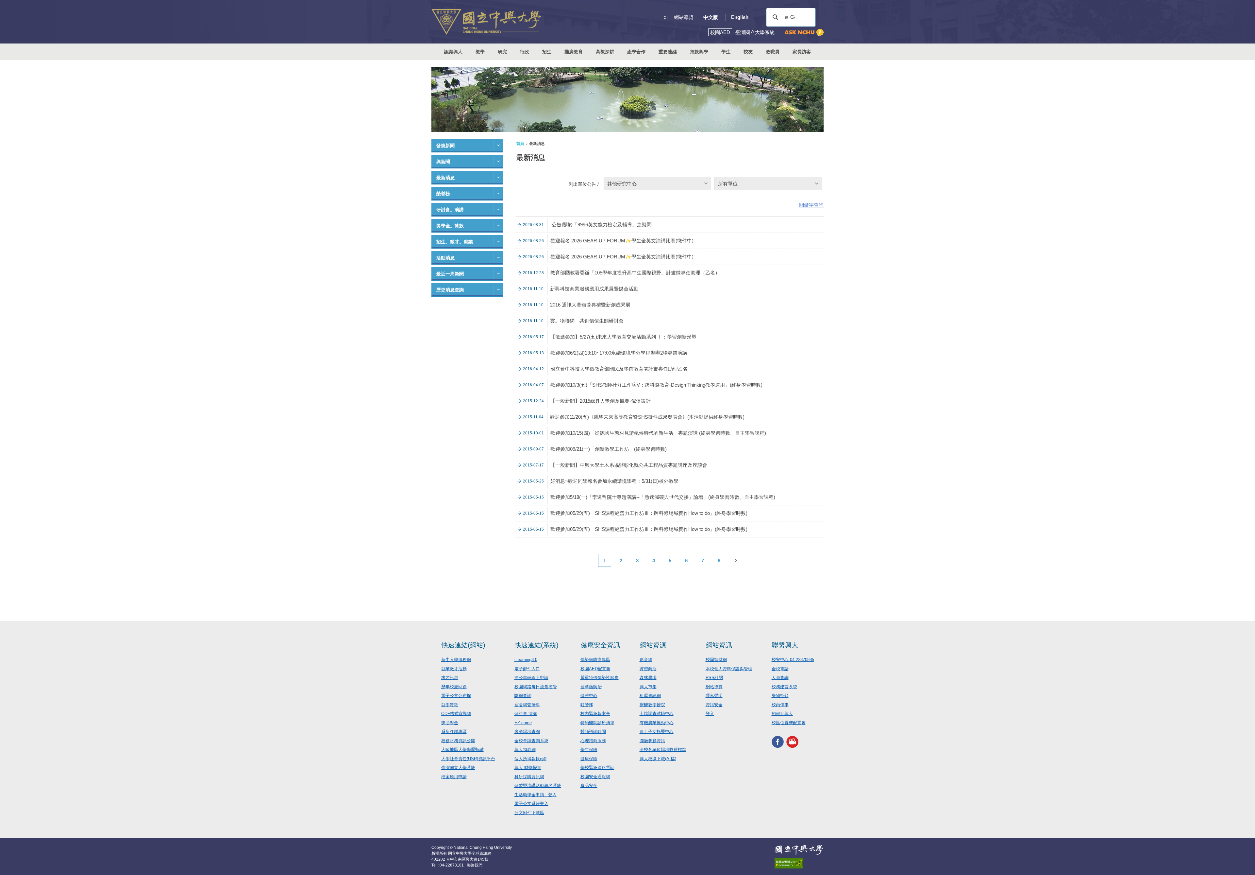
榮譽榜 (443, 193)
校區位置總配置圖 (789, 722)
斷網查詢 (522, 695)
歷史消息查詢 (450, 289)
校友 (748, 51)
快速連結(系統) (537, 645)
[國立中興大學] (486, 22)
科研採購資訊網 (529, 776)
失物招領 (780, 695)
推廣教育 (573, 51)
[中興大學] (799, 850)
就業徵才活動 (454, 668)
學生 (725, 51)
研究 (502, 51)
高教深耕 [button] (605, 51)
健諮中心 (588, 695)
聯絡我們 (474, 865)
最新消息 (445, 177)
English (739, 17)
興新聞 (443, 161)
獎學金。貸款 (450, 225)
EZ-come (523, 722)
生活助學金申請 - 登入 (535, 794)
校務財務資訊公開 (458, 740)
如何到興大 (782, 713)
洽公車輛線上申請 (531, 677)
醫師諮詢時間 (593, 731)
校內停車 (780, 704)
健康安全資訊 (600, 645)
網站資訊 (719, 645)
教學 (480, 51)
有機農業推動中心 (657, 722)
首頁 (520, 143)
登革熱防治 (591, 686)
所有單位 (728, 183)
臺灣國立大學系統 (458, 767)
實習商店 (648, 668)
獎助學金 (449, 722)
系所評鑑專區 (454, 731)
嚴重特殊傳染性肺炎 (599, 677)
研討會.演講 (525, 713)
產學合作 (636, 51)
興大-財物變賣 (527, 767)
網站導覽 (684, 17)
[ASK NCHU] (804, 32)
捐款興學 (699, 51)
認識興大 (453, 51)
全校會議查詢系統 (531, 740)
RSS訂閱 (714, 677)
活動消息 (445, 257)
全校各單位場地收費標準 (663, 749)
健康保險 (588, 758)
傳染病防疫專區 (595, 659)
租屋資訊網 (650, 695)
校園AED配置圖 (595, 668)
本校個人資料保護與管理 (729, 668)
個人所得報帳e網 (530, 758)
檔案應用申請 (454, 776)
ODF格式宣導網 (456, 713)
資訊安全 (714, 704)
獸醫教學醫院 (652, 704)
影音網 (646, 659)
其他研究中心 (622, 183)
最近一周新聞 (450, 273)
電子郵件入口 (527, 668)
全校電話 (780, 668)
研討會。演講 (450, 209)
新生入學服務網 (456, 659)
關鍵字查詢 (811, 205)
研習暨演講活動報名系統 (537, 785)
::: (666, 17)
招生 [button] (546, 51)
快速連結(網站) (463, 645)
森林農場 (648, 677)
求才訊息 (449, 677)
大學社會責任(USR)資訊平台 (468, 758)
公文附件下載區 (529, 812)
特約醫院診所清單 (597, 722)
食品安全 (588, 785)
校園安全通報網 (595, 776)
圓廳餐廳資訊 (652, 740)
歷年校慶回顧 (454, 686)
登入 (710, 713)
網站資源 (653, 645)
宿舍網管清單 (527, 704)
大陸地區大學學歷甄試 (462, 749)
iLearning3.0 (525, 659)
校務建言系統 (784, 686)
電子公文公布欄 (456, 695)
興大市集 (648, 686)
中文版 (710, 17)
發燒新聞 (445, 145)
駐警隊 (586, 704)
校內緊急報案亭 (595, 713)
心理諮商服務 (593, 740)
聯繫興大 (785, 645)
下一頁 (735, 560)
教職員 (772, 51)
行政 (524, 51)
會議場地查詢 (527, 731)
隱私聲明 (714, 695)
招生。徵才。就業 (454, 241)
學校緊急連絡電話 (597, 767)
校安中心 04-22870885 (793, 659)
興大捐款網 (525, 749)
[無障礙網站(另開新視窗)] (799, 863)
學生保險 (588, 749)
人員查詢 (780, 677)
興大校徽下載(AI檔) (658, 758)
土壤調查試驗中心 (657, 713)
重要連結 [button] (668, 51)
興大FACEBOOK (778, 742)
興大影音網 (792, 742)
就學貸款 (449, 704)
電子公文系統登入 (531, 803)
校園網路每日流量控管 (535, 686)
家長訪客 (802, 51)
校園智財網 (716, 659)
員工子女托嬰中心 (657, 731)
